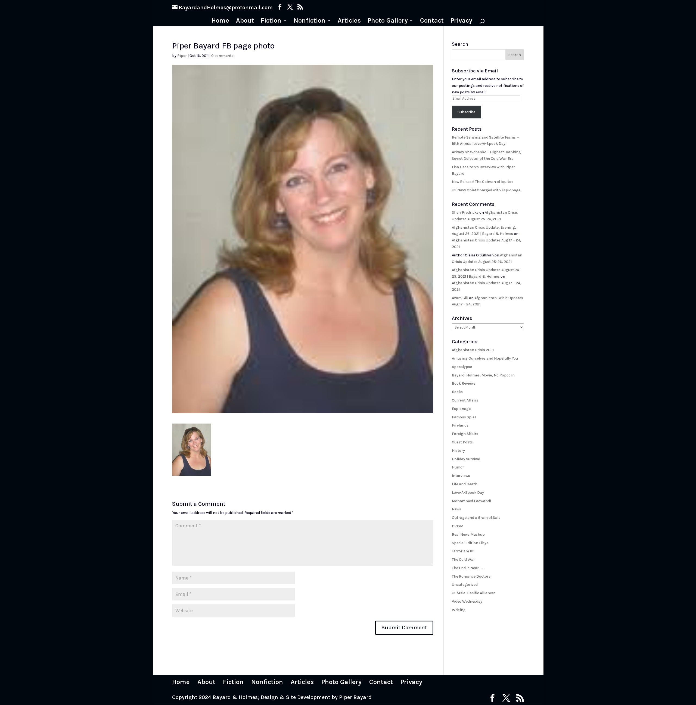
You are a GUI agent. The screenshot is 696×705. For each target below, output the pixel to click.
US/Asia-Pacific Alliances (474, 593)
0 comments (222, 55)
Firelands (460, 425)
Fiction (271, 21)
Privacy (461, 21)
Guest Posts (462, 442)
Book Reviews (464, 383)
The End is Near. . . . (468, 568)
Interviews (461, 475)
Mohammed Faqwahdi (471, 501)
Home (220, 21)
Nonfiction (309, 21)
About (245, 21)
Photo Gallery (388, 21)
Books (457, 392)
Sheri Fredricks (465, 212)
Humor (458, 467)
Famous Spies (464, 417)
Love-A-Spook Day (468, 492)
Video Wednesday (467, 601)
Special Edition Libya (470, 543)
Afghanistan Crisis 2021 (473, 350)
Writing (459, 610)
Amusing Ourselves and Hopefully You (485, 358)
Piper (182, 55)
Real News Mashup (468, 534)
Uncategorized (465, 584)
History (458, 450)
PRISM (457, 526)
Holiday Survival (466, 459)
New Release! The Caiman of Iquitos (482, 181)
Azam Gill (460, 298)
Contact (432, 21)
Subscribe (466, 112)
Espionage (461, 408)
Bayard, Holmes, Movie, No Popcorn (483, 375)
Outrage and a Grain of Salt (476, 517)
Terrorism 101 (463, 551)
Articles (349, 21)
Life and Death (464, 484)
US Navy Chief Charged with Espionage (486, 190)
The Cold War (463, 559)
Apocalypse (462, 366)
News (456, 509)
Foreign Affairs (465, 433)
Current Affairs (465, 400)
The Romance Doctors (471, 576)
